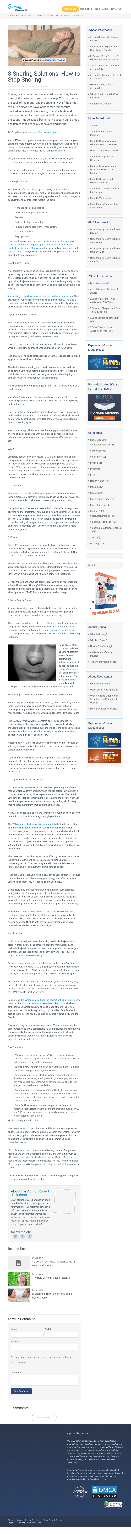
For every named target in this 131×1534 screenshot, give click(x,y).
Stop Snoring (86, 9)
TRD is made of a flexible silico (27, 824)
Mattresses (98, 450)
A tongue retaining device (21, 787)
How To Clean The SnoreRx (104, 150)
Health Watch (97, 481)
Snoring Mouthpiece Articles (106, 528)
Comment (16, 1372)
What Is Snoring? (98, 634)
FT (91, 474)
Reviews (94, 493)
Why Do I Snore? (98, 640)
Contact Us (116, 9)
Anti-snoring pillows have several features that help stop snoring (40, 296)
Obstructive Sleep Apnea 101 (105, 689)
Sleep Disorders (98, 505)
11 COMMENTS (42, 86)
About (105, 9)
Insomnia (95, 487)
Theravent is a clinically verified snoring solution (32, 493)
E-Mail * (49, 1329)
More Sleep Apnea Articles (103, 708)
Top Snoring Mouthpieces (103, 661)
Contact (59, 1520)
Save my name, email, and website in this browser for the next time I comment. (42, 1360)
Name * (14, 1329)
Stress (93, 537)
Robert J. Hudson (26, 86)
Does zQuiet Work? (99, 283)
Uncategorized (97, 543)
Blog (97, 9)
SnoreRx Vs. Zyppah (100, 103)
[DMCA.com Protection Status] (102, 1497)
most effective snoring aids (45, 132)
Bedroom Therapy (101, 444)
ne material (49, 824)
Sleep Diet (97, 456)
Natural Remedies (101, 515)
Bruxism (94, 462)
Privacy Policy (48, 1520)
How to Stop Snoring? (101, 646)
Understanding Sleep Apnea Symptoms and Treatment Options (104, 699)
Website (15, 1341)
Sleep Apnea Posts (99, 499)
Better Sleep (96, 440)
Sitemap (11, 1520)
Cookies (20, 1520)
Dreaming (95, 468)
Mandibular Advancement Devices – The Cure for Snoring (103, 169)
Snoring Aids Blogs (101, 521)
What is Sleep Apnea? (101, 683)
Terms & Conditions (32, 1520)
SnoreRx (94, 125)
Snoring (94, 511)
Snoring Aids (70, 9)
